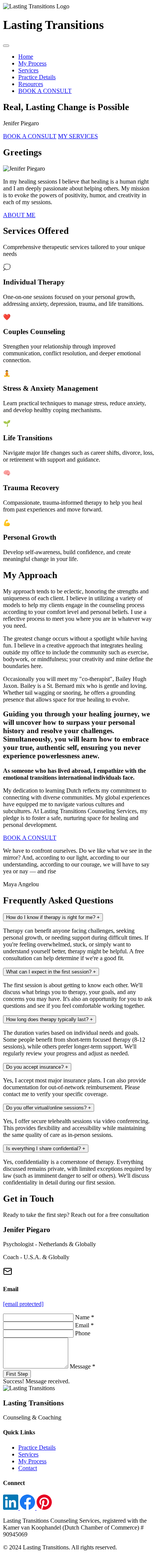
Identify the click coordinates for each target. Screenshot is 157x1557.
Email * (84, 1325)
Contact (27, 1468)
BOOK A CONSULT (45, 91)
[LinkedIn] (11, 1507)
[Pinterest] (44, 1507)
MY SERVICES (78, 136)
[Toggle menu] (6, 46)
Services (28, 70)
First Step (17, 1374)
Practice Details (37, 77)
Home (25, 56)
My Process (32, 63)
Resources (30, 84)
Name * (84, 1317)
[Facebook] (28, 1507)
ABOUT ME (19, 215)
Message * (82, 1366)
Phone (82, 1333)
